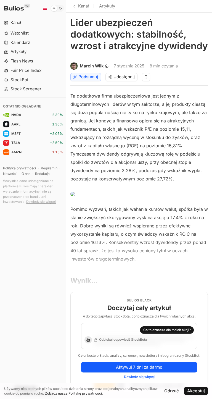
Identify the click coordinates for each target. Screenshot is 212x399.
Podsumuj (88, 76)
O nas (26, 174)
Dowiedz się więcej (41, 202)
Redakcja (42, 174)
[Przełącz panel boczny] (66, 199)
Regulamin (49, 168)
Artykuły (107, 6)
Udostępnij (124, 76)
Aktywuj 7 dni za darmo (139, 367)
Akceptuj (196, 390)
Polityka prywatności (19, 168)
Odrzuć (171, 390)
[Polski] (44, 8)
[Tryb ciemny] (57, 8)
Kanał (83, 6)
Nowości (10, 174)
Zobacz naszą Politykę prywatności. (74, 393)
